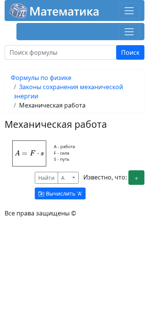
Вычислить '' (63, 193)
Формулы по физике (41, 77)
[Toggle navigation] (129, 10)
